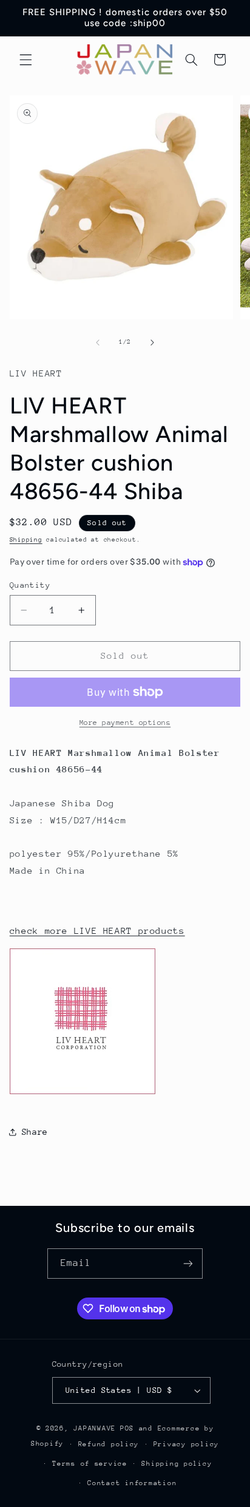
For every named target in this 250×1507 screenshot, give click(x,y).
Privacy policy (186, 1444)
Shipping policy (176, 1464)
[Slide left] (97, 342)
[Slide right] (152, 342)
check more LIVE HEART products (97, 930)
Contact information (132, 1483)
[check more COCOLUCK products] (82, 1093)
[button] (25, 59)
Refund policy (109, 1444)
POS (127, 1428)
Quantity (30, 585)
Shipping (26, 539)
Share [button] (35, 1132)
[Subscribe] (188, 1263)
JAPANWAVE (94, 1428)
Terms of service (89, 1464)
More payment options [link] (125, 722)
